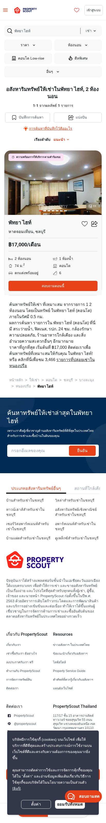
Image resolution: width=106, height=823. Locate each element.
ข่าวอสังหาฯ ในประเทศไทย (71, 645)
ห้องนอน (74, 45)
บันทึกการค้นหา (31, 117)
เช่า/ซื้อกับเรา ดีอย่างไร (21, 653)
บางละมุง (86, 380)
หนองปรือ (23, 386)
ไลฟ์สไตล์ (59, 662)
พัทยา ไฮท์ (45, 386)
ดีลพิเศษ (81, 58)
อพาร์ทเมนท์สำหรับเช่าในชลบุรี (75, 526)
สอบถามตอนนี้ (53, 286)
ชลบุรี (68, 380)
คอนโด (51, 380)
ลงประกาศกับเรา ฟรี (19, 662)
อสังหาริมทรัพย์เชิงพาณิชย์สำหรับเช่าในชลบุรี (76, 512)
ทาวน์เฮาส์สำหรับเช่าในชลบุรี (25, 512)
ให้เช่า (34, 380)
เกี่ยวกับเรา (13, 645)
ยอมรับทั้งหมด (70, 804)
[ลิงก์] (16, 788)
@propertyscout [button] (25, 724)
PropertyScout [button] (24, 715)
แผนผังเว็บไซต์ (63, 688)
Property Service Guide (69, 671)
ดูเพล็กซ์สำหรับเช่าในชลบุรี (77, 538)
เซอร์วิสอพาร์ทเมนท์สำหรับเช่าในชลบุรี (27, 526)
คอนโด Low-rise (31, 58)
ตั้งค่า (36, 804)
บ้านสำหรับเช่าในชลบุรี (25, 500)
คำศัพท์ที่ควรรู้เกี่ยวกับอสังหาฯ (73, 679)
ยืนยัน (82, 450)
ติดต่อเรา (12, 688)
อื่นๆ (49, 71)
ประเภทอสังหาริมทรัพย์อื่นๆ (36, 488)
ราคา (25, 45)
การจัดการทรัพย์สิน (19, 679)
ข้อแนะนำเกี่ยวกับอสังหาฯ (70, 653)
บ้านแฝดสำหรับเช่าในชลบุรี (28, 538)
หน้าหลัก (16, 380)
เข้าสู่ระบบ (94, 10)
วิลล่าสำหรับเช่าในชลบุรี (74, 500)
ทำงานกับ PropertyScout (23, 671)
